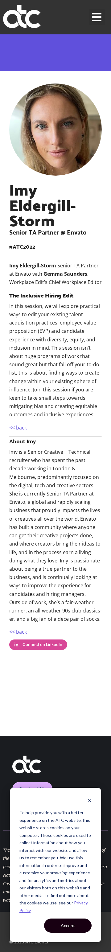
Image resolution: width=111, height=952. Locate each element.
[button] (97, 17)
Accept (68, 925)
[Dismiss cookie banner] (89, 801)
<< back (18, 427)
